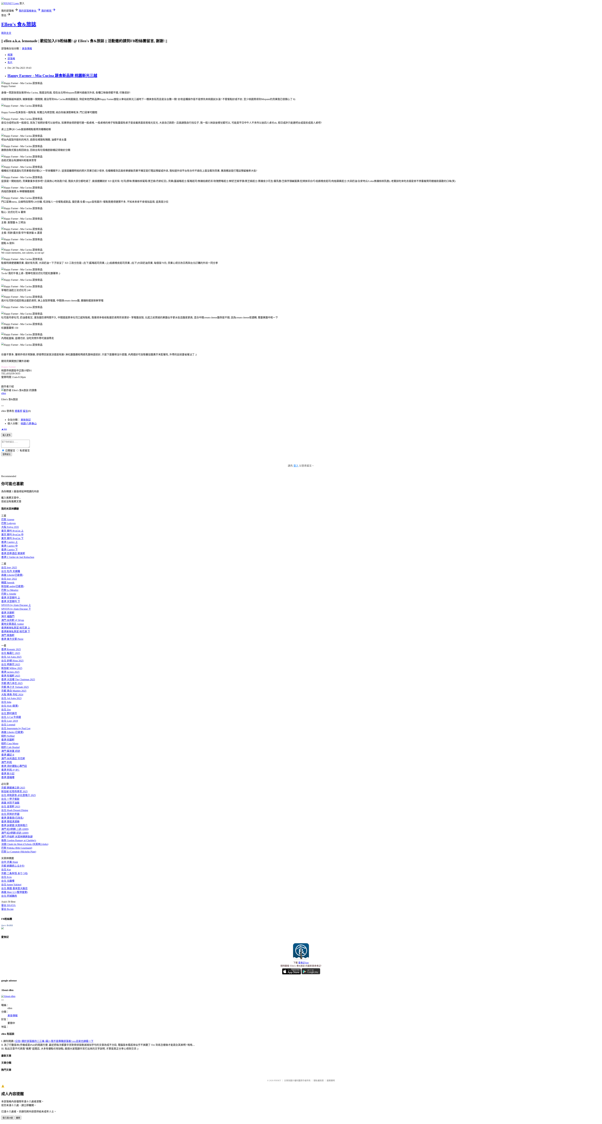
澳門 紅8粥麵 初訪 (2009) (15, 833)
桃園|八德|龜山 (29, 423)
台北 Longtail (8, 724)
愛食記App (303, 963)
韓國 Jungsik (7, 582)
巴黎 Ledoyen (8, 523)
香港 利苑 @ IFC (10, 769)
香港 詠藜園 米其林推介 (14, 825)
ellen (3, 393)
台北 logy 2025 (9, 567)
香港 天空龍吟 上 (10, 597)
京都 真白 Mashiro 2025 (13, 690)
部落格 (11, 58)
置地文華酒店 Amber (12, 624)
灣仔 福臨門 (7, 616)
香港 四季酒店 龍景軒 (13, 553)
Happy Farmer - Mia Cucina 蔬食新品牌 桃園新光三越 (52, 76)
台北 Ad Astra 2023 (11, 698)
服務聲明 (331, 1080)
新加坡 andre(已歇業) (12, 586)
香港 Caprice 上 (9, 542)
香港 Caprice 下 (9, 549)
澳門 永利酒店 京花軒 (13, 758)
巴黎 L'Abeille (8, 594)
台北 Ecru (6, 877)
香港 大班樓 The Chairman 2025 (18, 679)
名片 (10, 62)
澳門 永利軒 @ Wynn (12, 620)
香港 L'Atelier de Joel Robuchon (17, 557)
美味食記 (26, 419)
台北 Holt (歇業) (9, 705)
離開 (18, 1118)
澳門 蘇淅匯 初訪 (10, 751)
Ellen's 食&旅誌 (18, 24)
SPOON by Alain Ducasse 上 (16, 605)
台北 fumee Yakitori (11, 884)
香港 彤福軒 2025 (10, 675)
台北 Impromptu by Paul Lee (15, 728)
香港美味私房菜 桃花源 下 (15, 631)
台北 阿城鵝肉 (9, 896)
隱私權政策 (319, 1080)
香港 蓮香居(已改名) (12, 817)
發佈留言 (7, 454)
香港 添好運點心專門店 (14, 766)
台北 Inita (6, 702)
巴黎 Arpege (7, 519)
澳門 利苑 (6, 762)
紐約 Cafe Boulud (10, 747)
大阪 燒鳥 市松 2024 (12, 694)
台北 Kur (6, 869)
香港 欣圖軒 (7, 739)
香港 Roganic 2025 (11, 649)
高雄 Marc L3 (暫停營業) (14, 892)
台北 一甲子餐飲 (10, 799)
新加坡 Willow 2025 (11, 668)
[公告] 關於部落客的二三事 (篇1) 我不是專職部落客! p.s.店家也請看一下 (54, 1041)
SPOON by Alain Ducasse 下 (16, 609)
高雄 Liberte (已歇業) (12, 732)
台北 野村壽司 (9, 713)
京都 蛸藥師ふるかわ (12, 865)
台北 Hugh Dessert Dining (14, 810)
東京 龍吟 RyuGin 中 (12, 534)
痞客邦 (18, 411)
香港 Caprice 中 (9, 546)
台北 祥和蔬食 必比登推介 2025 (18, 795)
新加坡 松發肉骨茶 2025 (14, 791)
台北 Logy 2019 (9, 721)
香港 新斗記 (7, 773)
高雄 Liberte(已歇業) (12, 575)
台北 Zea (6, 709)
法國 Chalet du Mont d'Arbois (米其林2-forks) (24, 844)
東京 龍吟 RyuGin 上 (12, 530)
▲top (4, 429)
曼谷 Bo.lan (7, 909)
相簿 (10, 54)
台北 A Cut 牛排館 (11, 717)
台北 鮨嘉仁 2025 (10, 653)
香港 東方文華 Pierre (12, 639)
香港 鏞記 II (7, 754)
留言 (25, 411)
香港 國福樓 (7, 777)
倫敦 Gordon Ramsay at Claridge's (18, 840)
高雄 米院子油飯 (10, 802)
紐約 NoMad (8, 736)
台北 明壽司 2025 (10, 664)
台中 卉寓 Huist (9, 862)
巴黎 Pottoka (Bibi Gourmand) (16, 848)
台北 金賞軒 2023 (10, 806)
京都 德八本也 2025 (12, 683)
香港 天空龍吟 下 (10, 601)
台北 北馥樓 (7, 881)
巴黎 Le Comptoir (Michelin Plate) (18, 851)
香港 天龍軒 (7, 612)
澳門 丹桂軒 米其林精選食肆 (17, 836)
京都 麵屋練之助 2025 (13, 787)
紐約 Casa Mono (9, 743)
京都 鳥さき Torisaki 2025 (15, 687)
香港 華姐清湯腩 (10, 821)
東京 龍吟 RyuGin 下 (12, 538)
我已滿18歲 (8, 1118)
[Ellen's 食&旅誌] (2, 928)
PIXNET (277, 1080)
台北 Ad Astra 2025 (11, 657)
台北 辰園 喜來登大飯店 (14, 888)
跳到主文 (6, 33)
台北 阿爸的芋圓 (10, 814)
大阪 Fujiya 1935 (10, 527)
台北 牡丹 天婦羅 (10, 571)
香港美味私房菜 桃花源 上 (15, 627)
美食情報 (27, 48)
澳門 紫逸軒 (7, 635)
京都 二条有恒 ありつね (14, 873)
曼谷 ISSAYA (8, 905)
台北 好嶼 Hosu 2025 (12, 660)
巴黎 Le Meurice (9, 590)
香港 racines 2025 (10, 672)
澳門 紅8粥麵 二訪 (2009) (15, 829)
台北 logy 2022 (9, 578)
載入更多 (7, 435)
